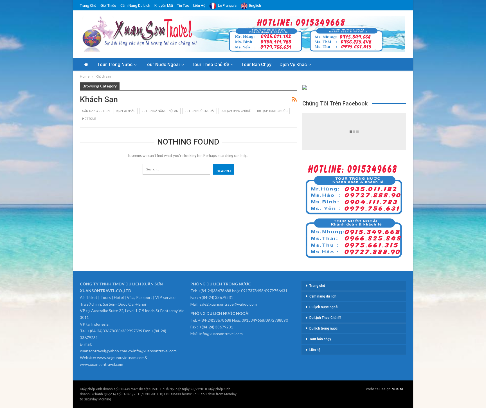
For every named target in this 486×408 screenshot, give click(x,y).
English (255, 5)
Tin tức (183, 5)
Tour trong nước (114, 64)
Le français (227, 5)
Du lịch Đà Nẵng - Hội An (159, 110)
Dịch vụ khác (293, 64)
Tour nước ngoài (162, 64)
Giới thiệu (108, 5)
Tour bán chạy (256, 64)
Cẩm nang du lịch (135, 5)
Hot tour (89, 118)
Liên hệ (199, 5)
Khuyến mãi (163, 5)
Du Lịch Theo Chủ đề (236, 110)
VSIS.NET (399, 389)
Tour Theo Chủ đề (210, 64)
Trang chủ (88, 5)
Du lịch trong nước (272, 110)
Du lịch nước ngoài (199, 110)
